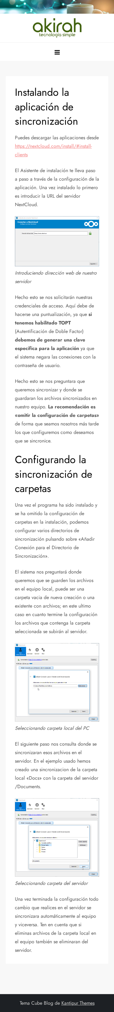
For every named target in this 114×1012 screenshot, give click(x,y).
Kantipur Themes (78, 1003)
